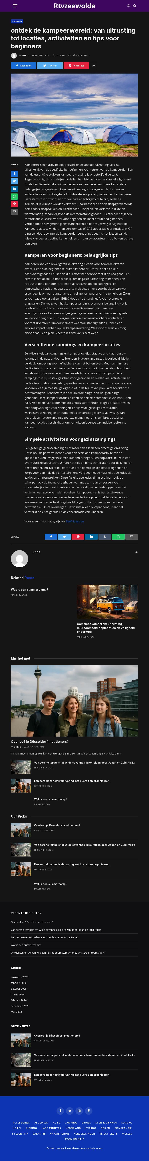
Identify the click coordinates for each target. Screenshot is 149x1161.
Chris (25, 55)
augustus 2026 (19, 977)
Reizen (105, 1128)
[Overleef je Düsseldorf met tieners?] (74, 701)
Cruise (86, 1122)
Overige (90, 1128)
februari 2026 (19, 983)
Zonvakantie (74, 1139)
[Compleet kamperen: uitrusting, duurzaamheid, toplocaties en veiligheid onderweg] (107, 602)
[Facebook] (14, 174)
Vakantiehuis (60, 1133)
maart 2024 (18, 994)
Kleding (31, 1128)
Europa (126, 1122)
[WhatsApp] (14, 196)
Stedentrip (20, 1133)
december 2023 (20, 1006)
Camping (17, 21)
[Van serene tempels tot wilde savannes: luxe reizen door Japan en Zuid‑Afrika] (21, 767)
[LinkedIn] (14, 189)
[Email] (14, 212)
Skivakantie (123, 1128)
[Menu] (15, 6)
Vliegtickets (109, 1133)
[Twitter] (14, 181)
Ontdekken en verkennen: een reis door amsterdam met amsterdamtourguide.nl (58, 952)
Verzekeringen (84, 1133)
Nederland (73, 1128)
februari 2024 (19, 1000)
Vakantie (39, 1133)
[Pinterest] (14, 204)
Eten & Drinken (106, 1122)
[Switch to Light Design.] (128, 5)
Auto (57, 1122)
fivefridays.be (75, 521)
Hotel (17, 1128)
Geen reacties (63, 55)
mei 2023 (16, 1012)
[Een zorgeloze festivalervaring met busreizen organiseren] (21, 786)
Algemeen (41, 1122)
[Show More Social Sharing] (93, 65)
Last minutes (51, 1128)
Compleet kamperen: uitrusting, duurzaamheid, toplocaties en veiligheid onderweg (106, 628)
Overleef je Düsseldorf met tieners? (40, 741)
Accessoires (21, 1122)
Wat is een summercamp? (29, 589)
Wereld (127, 1133)
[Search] (134, 6)
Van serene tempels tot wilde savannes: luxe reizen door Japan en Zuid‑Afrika (84, 762)
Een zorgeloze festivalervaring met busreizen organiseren (71, 780)
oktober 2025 (19, 988)
